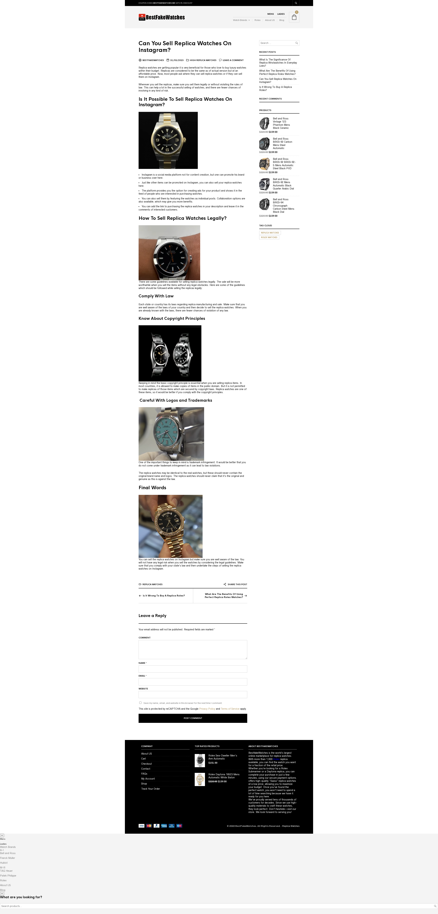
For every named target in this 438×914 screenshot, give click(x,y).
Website (143, 688)
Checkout (146, 763)
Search (435, 906)
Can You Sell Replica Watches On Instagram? (185, 47)
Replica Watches (153, 584)
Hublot (4, 862)
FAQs (144, 773)
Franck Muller (7, 858)
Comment (145, 637)
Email (143, 676)
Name (143, 663)
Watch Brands (240, 20)
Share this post (237, 584)
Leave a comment (233, 60)
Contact (145, 768)
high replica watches (203, 60)
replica (280, 759)
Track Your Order (150, 788)
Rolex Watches (269, 237)
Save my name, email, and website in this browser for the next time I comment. (183, 703)
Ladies (281, 14)
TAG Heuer (6, 870)
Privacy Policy (207, 708)
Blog (281, 20)
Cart (143, 758)
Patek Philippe (8, 875)
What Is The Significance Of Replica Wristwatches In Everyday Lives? (278, 62)
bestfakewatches (153, 60)
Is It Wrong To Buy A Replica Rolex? (164, 595)
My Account (148, 778)
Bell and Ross (8, 853)
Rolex (257, 20)
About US (270, 20)
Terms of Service (230, 708)
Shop (144, 783)
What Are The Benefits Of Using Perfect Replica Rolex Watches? (224, 596)
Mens (270, 14)
